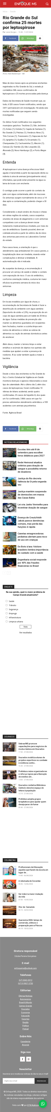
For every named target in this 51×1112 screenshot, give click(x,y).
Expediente (25, 1041)
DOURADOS (9, 737)
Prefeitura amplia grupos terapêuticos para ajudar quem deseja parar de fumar (32, 802)
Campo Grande (25, 1006)
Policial (26, 1029)
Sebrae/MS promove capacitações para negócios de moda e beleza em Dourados (32, 746)
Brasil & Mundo (25, 1002)
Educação (25, 1016)
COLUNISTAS (10, 860)
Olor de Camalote (26, 907)
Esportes (25, 1019)
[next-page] (8, 573)
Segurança (13, 609)
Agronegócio (25, 999)
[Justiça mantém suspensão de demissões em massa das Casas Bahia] (9, 494)
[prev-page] (4, 573)
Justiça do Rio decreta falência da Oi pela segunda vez (32, 481)
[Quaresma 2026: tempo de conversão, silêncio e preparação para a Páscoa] (9, 923)
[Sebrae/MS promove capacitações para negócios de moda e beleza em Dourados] (9, 747)
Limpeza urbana (16, 621)
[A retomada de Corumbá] (9, 884)
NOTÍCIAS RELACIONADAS (15, 442)
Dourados (25, 1009)
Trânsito (12, 605)
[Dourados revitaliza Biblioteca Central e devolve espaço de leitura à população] (9, 788)
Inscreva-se (41, 1081)
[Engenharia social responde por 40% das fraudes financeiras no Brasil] (9, 562)
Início (5, 11)
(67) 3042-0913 (25, 980)
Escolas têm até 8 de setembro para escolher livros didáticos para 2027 (31, 452)
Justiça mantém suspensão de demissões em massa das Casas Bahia (32, 494)
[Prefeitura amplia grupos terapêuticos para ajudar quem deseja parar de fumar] (9, 802)
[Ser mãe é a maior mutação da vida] (9, 897)
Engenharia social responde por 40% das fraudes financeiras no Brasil (32, 562)
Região (26, 1022)
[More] (40, 38)
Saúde (13, 11)
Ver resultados (25, 633)
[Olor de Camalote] (9, 910)
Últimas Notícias (25, 996)
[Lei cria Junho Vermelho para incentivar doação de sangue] (9, 507)
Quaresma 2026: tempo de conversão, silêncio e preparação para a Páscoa (30, 923)
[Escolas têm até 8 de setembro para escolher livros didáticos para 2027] (9, 452)
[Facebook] (22, 1059)
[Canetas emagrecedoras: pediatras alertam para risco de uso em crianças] (9, 536)
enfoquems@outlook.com (25, 968)
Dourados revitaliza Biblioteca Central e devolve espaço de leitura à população (32, 788)
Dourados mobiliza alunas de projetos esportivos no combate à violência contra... (32, 760)
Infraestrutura (15, 617)
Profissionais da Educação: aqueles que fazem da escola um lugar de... (33, 870)
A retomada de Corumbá (29, 881)
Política (25, 1026)
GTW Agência (33, 1105)
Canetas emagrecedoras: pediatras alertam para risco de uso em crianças (32, 536)
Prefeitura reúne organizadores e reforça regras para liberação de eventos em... (32, 774)
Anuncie (25, 1045)
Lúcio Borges (11, 32)
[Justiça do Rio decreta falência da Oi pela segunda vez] (9, 481)
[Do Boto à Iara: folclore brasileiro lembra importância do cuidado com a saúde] (9, 549)
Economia (25, 1012)
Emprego (13, 613)
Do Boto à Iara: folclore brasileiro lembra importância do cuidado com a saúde (33, 549)
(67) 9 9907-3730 (25, 983)
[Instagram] (28, 1059)
